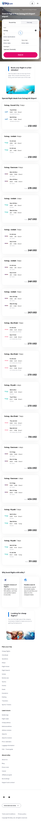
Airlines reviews (6, 730)
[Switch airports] (20, 33)
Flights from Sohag (15, 9)
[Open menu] (37, 3)
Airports (4, 734)
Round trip (12, 22)
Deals (3, 689)
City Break (5, 655)
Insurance (5, 693)
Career (4, 771)
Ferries (4, 685)
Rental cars (5, 678)
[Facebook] (4, 797)
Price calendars (6, 741)
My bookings (5, 778)
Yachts (4, 682)
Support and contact (8, 782)
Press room (5, 767)
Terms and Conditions (8, 814)
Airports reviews (7, 738)
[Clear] (35, 30)
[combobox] (19, 30)
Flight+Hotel (5, 666)
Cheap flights (6, 651)
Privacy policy (22, 814)
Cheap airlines (6, 722)
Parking (4, 697)
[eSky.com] (4, 10)
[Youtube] (9, 797)
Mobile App (5, 715)
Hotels (4, 674)
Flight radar (5, 719)
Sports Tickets (6, 704)
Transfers (5, 701)
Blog (3, 763)
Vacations (5, 659)
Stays (4, 662)
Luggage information (8, 745)
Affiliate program (7, 775)
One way (29, 22)
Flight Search (6, 670)
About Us (5, 759)
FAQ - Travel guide (7, 749)
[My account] (32, 3)
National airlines (7, 726)
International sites (10, 805)
